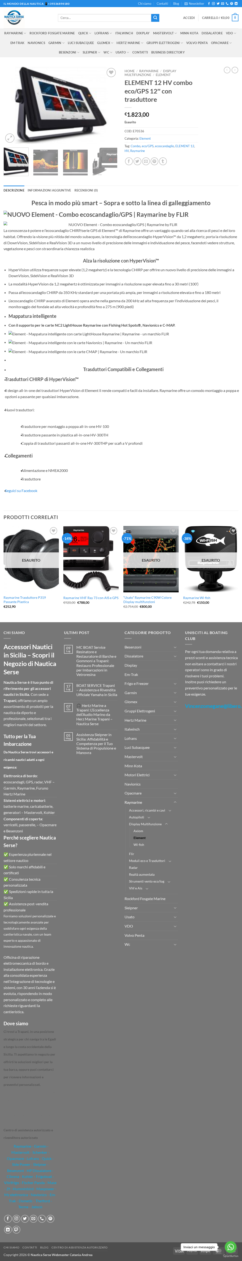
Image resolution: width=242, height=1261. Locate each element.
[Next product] (227, 70)
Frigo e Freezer (137, 683)
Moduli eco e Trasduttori (147, 861)
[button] (194, 3)
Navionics (36, 43)
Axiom (138, 831)
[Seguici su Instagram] (213, 3)
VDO (229, 33)
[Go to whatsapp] (231, 1247)
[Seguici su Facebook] (208, 3)
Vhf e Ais (135, 888)
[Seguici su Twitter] (218, 3)
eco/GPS (148, 146)
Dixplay (143, 33)
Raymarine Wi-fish (196, 598)
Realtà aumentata (142, 874)
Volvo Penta (197, 43)
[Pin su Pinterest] (154, 161)
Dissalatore (212, 33)
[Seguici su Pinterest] (231, 3)
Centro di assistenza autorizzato (80, 1247)
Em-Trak (17, 43)
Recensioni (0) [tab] (86, 190)
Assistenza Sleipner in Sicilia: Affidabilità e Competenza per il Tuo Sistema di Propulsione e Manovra (96, 743)
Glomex (103, 43)
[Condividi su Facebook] (129, 161)
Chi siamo (144, 3)
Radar (133, 868)
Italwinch (124, 33)
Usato (121, 52)
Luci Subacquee (81, 43)
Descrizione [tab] (14, 190)
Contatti (162, 3)
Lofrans (102, 33)
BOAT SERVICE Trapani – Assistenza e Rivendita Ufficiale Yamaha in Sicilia (96, 690)
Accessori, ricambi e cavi (147, 810)
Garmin (54, 43)
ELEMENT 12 (184, 146)
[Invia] (155, 18)
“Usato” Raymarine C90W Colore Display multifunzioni (147, 599)
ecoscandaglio (164, 146)
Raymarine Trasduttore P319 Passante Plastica (25, 599)
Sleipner (90, 52)
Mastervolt (163, 33)
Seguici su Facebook (21, 490)
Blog (176, 3)
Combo (135, 146)
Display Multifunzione (150, 73)
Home (130, 71)
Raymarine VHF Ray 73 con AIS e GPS (90, 598)
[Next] (109, 105)
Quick (83, 33)
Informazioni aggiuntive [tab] (49, 190)
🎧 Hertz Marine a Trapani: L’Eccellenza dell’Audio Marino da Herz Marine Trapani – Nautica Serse (94, 714)
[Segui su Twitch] (16, 1230)
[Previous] (12, 105)
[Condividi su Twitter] (137, 161)
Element (163, 75)
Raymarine (13, 33)
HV (127, 151)
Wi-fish (139, 845)
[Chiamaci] (227, 3)
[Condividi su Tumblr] (163, 161)
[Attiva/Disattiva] (175, 647)
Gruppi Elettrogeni (163, 43)
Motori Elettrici (137, 775)
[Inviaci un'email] (222, 3)
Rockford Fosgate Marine (52, 33)
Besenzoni (67, 52)
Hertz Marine (128, 43)
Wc (106, 52)
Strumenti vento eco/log (146, 881)
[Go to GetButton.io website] (230, 1256)
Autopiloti (136, 817)
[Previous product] (235, 70)
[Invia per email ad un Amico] (146, 161)
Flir (131, 854)
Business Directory (168, 52)
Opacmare (220, 43)
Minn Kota (189, 33)
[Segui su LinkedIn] (236, 3)
